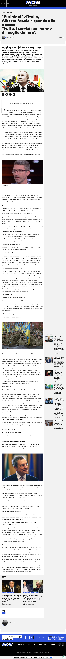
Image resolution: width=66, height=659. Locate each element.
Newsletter (41, 637)
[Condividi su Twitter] (6, 94)
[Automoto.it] (4, 3)
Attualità (20, 8)
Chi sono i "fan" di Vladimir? (30, 592)
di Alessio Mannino (10, 37)
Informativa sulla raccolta (20, 657)
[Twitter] (31, 637)
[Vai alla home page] (33, 2)
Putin (3, 613)
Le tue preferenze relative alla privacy (38, 657)
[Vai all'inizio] (7, 644)
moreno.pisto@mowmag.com (57, 639)
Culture (38, 8)
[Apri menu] (1, 3)
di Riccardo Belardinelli (30, 604)
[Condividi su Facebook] (3, 94)
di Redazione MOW (7, 604)
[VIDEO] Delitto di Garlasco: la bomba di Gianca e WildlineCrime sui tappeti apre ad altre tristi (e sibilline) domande (59, 424)
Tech (48, 644)
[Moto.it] (8, 3)
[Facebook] (27, 637)
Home (3, 13)
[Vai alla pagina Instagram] (63, 644)
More (3, 577)
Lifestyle (27, 8)
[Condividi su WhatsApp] (10, 94)
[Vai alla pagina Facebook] (60, 644)
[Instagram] (35, 637)
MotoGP (36, 644)
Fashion (53, 644)
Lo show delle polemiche (7, 592)
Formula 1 (30, 644)
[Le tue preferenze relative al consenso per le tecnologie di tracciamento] (64, 657)
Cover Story (44, 8)
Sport (32, 8)
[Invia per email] (14, 94)
